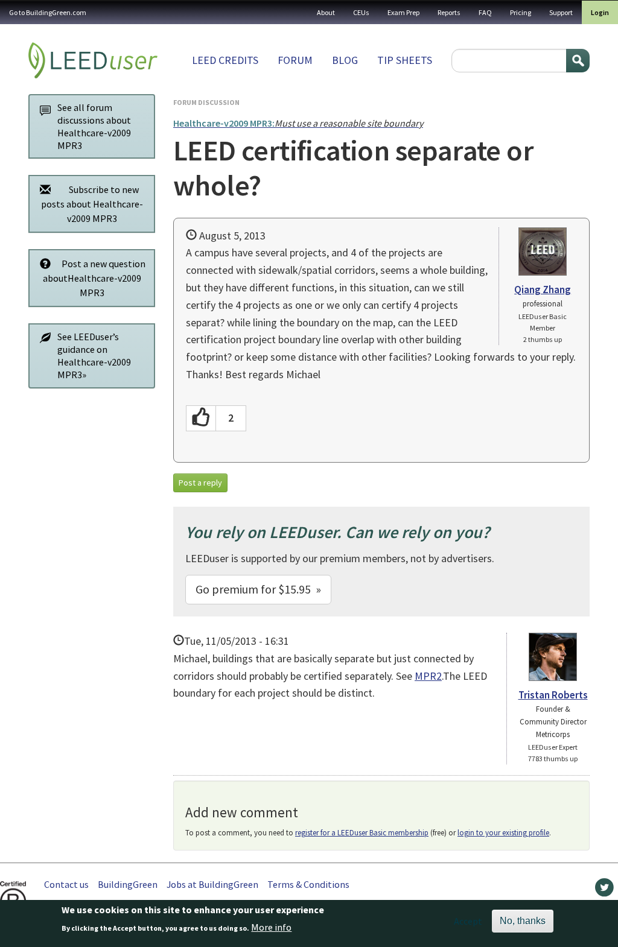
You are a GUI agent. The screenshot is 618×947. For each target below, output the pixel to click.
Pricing (520, 12)
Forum (295, 60)
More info (271, 927)
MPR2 (428, 676)
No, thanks (523, 921)
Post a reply (200, 482)
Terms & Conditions (308, 884)
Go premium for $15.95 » (258, 589)
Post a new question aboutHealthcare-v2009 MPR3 (94, 278)
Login (600, 12)
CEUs (361, 12)
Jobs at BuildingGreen (212, 884)
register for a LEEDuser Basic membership (361, 833)
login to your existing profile (503, 833)
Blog (345, 60)
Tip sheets (404, 60)
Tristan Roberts (553, 695)
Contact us (66, 884)
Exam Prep (403, 12)
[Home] (93, 60)
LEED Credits (225, 60)
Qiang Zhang (542, 289)
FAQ (485, 12)
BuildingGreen (128, 884)
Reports (449, 12)
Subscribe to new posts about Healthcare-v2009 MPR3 (92, 203)
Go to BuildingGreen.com (47, 12)
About (326, 12)
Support (561, 12)
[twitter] (604, 890)
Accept (468, 921)
